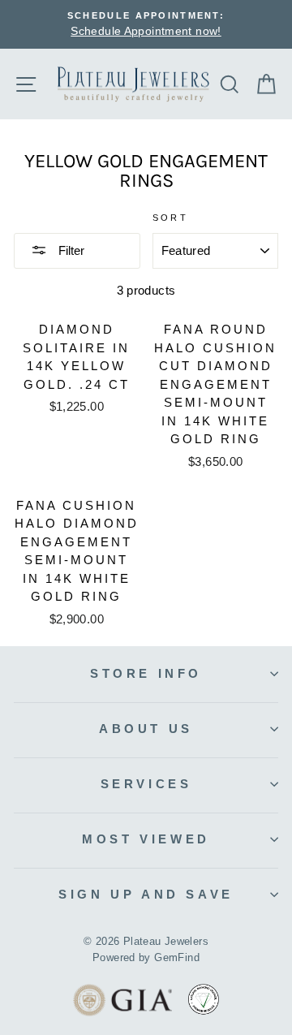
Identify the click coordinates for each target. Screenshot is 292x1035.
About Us (146, 728)
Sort (170, 217)
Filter (69, 250)
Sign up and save (145, 894)
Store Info (146, 673)
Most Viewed (146, 839)
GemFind (177, 958)
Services (146, 784)
